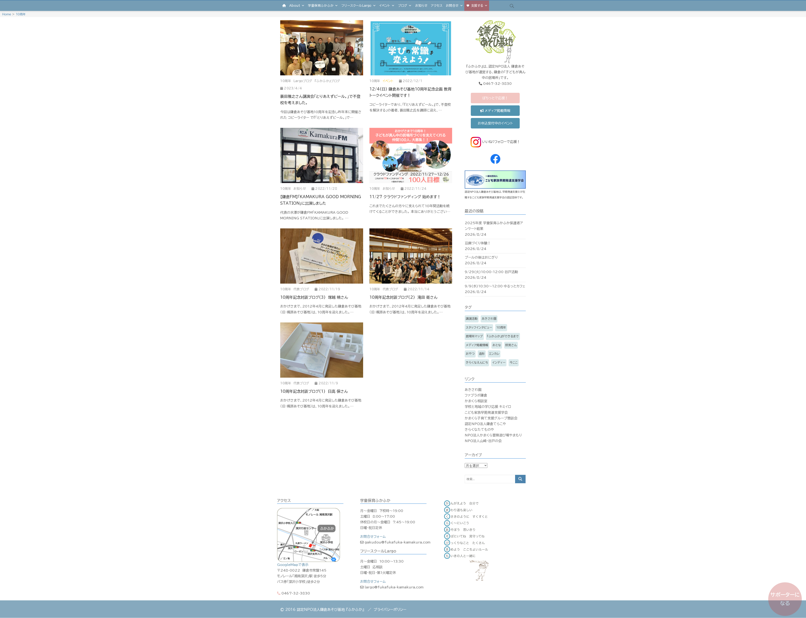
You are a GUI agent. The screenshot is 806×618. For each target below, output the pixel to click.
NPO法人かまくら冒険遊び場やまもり (493, 435)
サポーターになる (785, 599)
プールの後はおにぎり (481, 257)
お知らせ (421, 5)
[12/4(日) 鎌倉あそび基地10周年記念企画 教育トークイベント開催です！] (410, 47)
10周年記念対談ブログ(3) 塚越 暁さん (314, 297)
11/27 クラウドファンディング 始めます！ (405, 197)
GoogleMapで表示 (292, 564)
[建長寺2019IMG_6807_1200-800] (410, 256)
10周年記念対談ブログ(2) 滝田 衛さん (403, 297)
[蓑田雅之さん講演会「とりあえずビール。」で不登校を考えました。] (321, 47)
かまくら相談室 (476, 401)
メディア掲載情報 (497, 110)
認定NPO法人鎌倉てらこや (485, 424)
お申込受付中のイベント (495, 123)
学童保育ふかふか (321, 5)
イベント (384, 5)
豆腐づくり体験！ (478, 243)
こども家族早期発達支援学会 (486, 412)
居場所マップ (474, 336)
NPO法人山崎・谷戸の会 (483, 441)
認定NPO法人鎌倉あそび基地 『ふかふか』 (330, 609)
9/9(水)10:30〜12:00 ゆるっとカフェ (495, 286)
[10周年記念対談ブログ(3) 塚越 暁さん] (321, 256)
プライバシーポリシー (390, 609)
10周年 (285, 80)
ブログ (402, 5)
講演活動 (472, 318)
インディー (498, 362)
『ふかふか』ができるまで (503, 336)
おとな (496, 345)
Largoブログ (302, 80)
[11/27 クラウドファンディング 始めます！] (410, 155)
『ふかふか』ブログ (327, 80)
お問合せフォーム (373, 536)
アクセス (436, 5)
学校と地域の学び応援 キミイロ (488, 406)
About (294, 5)
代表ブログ (301, 289)
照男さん (511, 345)
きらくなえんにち (477, 362)
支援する (477, 5)
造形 (482, 353)
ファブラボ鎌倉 (476, 395)
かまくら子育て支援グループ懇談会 (491, 418)
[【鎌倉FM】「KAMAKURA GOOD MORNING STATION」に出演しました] (321, 155)
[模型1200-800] (321, 350)
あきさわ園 (489, 318)
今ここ (514, 362)
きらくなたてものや (479, 429)
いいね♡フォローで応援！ (500, 141)
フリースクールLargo (356, 5)
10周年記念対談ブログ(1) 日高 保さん (314, 391)
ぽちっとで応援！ (495, 98)
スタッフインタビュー (479, 327)
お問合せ (452, 5)
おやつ (470, 353)
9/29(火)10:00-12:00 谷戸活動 (491, 272)
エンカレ (494, 353)
